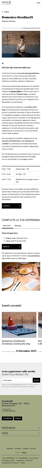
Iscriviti (36, 380)
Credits (22, 463)
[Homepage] (6, 2)
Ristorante (7, 226)
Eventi (6, 12)
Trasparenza (20, 460)
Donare (18, 418)
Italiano (24, 452)
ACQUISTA (6, 206)
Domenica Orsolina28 (16, 342)
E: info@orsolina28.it (8, 411)
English (17, 452)
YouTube (32, 448)
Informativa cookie (8, 460)
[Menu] (38, 3)
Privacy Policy (33, 458)
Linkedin (25, 448)
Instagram (18, 448)
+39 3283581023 (34, 255)
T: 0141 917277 (6, 409)
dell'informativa (17, 384)
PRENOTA (6, 247)
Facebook (10, 448)
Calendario (7, 418)
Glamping (17, 226)
